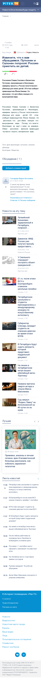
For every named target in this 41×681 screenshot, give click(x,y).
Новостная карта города (13, 624)
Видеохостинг (8, 620)
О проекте (6, 599)
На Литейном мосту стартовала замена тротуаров (21, 552)
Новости (6, 10)
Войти (37, 3)
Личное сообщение (27, 200)
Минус (8, 187)
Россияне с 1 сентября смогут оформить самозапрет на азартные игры (23, 543)
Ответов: (14, 200)
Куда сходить (29, 10)
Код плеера (6, 52)
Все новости (37, 473)
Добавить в (28, 52)
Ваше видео (7, 632)
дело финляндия (13, 145)
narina (36, 45)
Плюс (3, 187)
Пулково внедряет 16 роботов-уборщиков (21, 561)
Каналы (5, 628)
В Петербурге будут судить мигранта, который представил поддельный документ (23, 512)
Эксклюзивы (16, 10)
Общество (15, 150)
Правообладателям (10, 603)
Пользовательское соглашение (16, 639)
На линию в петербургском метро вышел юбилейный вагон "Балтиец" (22, 522)
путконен (23, 145)
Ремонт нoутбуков (10, 647)
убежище (5, 148)
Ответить (27, 198)
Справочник (8, 643)
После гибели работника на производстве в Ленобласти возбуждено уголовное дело (20, 532)
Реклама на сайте (9, 607)
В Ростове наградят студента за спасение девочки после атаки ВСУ (23, 502)
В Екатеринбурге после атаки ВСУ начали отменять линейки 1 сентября (23, 493)
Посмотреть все (11, 161)
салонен (31, 145)
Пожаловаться (16, 198)
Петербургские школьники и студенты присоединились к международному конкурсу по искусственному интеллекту (24, 482)
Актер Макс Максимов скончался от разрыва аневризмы (23, 571)
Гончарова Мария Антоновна (21, 178)
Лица (4, 636)
